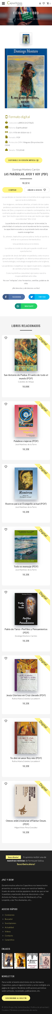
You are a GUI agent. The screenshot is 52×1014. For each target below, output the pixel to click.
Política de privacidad (39, 1007)
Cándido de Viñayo (26, 382)
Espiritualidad (21, 128)
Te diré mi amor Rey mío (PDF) (26, 758)
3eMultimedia (23, 1007)
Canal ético (9, 940)
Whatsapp (29, 306)
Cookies (5, 1010)
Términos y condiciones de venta (23, 1010)
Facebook (16, 297)
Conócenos (10, 915)
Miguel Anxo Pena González (26, 827)
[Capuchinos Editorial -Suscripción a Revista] (7, 961)
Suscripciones (10, 923)
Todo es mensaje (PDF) (26, 566)
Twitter (42, 297)
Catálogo (20, 19)
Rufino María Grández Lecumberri (26, 698)
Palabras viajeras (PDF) (26, 441)
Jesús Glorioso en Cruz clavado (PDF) (26, 695)
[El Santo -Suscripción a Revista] (20, 961)
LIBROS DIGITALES (26, 123)
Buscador (9, 919)
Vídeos (8, 931)
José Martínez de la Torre (26, 444)
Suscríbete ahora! (26, 864)
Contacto (9, 936)
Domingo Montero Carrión (26, 169)
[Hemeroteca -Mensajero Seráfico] (32, 961)
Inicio (10, 19)
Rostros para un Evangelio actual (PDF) (26, 503)
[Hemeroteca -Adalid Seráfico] (44, 961)
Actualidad (9, 927)
